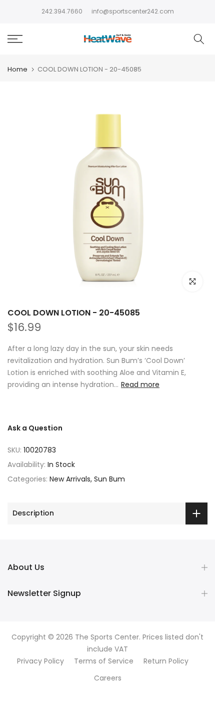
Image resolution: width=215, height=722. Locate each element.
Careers (108, 678)
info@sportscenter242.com (133, 11)
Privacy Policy (40, 661)
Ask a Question (35, 428)
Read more (140, 384)
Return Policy (166, 661)
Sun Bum (109, 479)
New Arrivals (70, 479)
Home (18, 69)
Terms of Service (104, 661)
